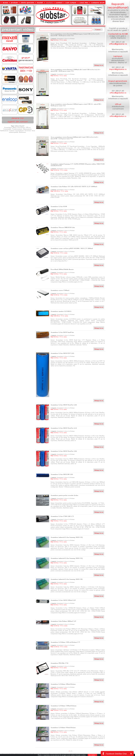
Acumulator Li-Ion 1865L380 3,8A (62, 474)
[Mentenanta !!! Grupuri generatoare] (118, 94)
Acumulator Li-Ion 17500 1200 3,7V (62, 516)
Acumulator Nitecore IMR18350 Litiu (63, 227)
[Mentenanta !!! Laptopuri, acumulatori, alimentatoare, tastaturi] (118, 70)
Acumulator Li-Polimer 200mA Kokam (63, 684)
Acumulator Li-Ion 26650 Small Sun (62, 332)
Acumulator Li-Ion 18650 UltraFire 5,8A (64, 405)
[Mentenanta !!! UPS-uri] (118, 117)
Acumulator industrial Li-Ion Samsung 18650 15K (67, 579)
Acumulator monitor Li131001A (61, 311)
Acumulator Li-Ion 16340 (59, 206)
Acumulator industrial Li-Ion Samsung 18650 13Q (67, 537)
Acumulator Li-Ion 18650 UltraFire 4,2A (64, 428)
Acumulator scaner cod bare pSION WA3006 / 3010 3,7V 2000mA (72, 248)
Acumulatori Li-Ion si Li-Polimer (65, 38)
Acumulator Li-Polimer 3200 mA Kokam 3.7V (65, 642)
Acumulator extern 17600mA (60, 290)
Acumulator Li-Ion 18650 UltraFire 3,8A (64, 451)
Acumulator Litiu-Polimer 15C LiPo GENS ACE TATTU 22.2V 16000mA (74, 186)
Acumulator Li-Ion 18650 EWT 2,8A (62, 353)
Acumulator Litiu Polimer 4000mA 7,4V (63, 621)
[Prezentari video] (17, 32)
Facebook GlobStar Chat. (116, 754)
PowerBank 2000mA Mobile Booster (62, 269)
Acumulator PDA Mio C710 (59, 663)
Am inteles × (92, 755)
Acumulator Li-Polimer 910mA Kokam (63, 727)
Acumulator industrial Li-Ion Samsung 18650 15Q (67, 558)
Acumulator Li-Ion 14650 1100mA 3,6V (63, 600)
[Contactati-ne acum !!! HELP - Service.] (118, 47)
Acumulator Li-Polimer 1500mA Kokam (63, 706)
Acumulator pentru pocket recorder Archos (64, 495)
